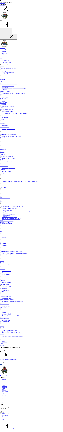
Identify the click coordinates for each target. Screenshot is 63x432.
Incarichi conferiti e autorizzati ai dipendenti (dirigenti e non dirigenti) (8, 134)
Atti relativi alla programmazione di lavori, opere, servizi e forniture (9, 208)
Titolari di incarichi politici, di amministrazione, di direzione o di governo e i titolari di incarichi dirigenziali (14, 88)
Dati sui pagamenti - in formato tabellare (6, 282)
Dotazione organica (2, 123)
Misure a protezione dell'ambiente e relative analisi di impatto (9, 313)
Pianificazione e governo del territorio (4, 304)
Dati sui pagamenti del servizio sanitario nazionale (6, 283)
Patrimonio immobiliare (3, 243)
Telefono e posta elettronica (3, 102)
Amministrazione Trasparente (5, 60)
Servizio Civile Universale (5, 52)
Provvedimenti (2, 197)
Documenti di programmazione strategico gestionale (8, 72)
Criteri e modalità (2, 224)
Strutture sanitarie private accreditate (4, 318)
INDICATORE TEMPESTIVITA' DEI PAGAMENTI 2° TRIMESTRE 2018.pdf (8, 359)
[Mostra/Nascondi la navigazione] (6, 31)
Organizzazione (2, 82)
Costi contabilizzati (2, 269)
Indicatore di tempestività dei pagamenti (6, 62)
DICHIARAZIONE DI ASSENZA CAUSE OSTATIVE (7, 106)
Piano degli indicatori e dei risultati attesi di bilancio (6, 238)
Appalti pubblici (3, 388)
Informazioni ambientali (3, 307)
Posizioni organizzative (4, 89)
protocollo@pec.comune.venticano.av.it (6, 413)
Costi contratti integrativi (4, 143)
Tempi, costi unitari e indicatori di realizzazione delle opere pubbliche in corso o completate (12, 301)
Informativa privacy (4, 418)
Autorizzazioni (3, 394)
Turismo (3, 389)
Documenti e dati (4, 382)
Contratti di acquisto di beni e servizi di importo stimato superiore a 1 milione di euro (11, 218)
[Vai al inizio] (0, 363)
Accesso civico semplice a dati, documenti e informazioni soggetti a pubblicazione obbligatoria (12, 336)
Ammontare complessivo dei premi (4, 166)
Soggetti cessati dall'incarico (5, 87)
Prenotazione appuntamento (5, 415)
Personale (1, 107)
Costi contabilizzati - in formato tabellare (6, 271)
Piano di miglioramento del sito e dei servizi (7, 420)
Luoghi (2, 402)
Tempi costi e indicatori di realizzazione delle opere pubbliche (7, 299)
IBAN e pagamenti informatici (3, 288)
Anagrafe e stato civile (4, 385)
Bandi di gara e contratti (3, 201)
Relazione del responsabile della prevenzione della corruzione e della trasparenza (11, 331)
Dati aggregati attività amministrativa (4, 186)
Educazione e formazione (5, 391)
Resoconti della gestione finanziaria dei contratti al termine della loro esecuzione (11, 219)
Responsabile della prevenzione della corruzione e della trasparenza (9, 330)
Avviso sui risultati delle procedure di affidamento (9, 214)
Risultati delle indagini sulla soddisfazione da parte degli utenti (9, 277)
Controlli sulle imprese (2, 199)
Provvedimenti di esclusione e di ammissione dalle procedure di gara (9, 217)
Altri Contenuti (2, 345)
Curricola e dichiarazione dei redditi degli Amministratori (8, 90)
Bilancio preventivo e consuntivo (4, 232)
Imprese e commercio (4, 387)
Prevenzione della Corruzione (3, 327)
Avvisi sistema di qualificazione (6, 215)
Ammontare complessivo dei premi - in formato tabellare (8, 168)
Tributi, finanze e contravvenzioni (5, 392)
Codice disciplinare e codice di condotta (6, 73)
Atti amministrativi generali (5, 71)
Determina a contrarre (5, 213)
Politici (2, 381)
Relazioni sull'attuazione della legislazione (6, 314)
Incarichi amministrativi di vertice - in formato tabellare (8, 111)
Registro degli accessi (4, 337)
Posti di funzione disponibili (5, 117)
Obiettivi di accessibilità (4, 342)
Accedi (1, 58)
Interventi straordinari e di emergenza (4, 321)
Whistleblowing (2, 344)
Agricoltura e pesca (4, 395)
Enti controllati (2, 173)
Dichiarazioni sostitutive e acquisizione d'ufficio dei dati (6, 192)
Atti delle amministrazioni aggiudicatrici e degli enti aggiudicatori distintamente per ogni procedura (11, 206)
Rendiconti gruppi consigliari (5, 96)
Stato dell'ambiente (4, 311)
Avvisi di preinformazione (6, 212)
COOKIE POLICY (2, 3)
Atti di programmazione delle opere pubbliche (5, 296)
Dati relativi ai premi (2, 169)
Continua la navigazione (3, 4)
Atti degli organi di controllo (5, 97)
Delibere (1, 81)
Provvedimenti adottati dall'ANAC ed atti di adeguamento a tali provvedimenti (11, 332)
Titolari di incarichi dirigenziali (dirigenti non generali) (6, 114)
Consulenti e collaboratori (3, 104)
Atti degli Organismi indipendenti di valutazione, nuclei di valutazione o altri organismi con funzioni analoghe (14, 253)
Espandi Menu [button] (2, 66)
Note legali (3, 419)
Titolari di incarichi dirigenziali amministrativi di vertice (6, 109)
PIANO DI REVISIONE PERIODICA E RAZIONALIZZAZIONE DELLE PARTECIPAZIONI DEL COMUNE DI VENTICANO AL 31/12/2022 (20, 181)
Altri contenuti (2, 326)
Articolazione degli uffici (3, 98)
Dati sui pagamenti (2, 280)
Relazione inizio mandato (3, 103)
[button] (4, 49)
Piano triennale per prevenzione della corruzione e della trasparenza (8, 68)
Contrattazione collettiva (3, 137)
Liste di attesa (1, 272)
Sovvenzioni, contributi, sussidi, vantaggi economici (6, 223)
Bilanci (1, 231)
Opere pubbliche (2, 291)
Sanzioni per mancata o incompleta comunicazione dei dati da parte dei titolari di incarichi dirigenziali (13, 93)
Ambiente (3, 393)
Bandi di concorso (2, 150)
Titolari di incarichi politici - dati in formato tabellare (8, 86)
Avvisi (2, 399)
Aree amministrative (4, 379)
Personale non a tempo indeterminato (4, 127)
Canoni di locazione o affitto (3, 246)
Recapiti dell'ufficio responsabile (5, 194)
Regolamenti (3, 341)
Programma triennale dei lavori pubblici (7, 210)
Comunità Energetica (4, 53)
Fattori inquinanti (4, 312)
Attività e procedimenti (3, 187)
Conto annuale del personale (5, 125)
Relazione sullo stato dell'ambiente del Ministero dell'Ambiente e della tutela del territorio (12, 315)
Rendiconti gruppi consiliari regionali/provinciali (5, 94)
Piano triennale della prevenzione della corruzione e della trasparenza (10, 329)
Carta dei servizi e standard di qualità (4, 262)
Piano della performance (3, 159)
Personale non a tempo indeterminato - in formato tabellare (8, 129)
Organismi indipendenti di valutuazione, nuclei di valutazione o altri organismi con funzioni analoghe (11, 251)
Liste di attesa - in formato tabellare (6, 274)
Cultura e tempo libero (4, 386)
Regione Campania (2, 5)
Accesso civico (2, 334)
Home (2, 59)
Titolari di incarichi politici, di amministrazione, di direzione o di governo (8, 84)
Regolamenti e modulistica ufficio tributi (5, 80)
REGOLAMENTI (2, 79)
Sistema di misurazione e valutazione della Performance (6, 156)
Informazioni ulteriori (5, 216)
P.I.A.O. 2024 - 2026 (2, 154)
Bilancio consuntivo (4, 237)
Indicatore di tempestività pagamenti (6, 61)
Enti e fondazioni (4, 380)
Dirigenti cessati (2, 119)
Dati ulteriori (1, 343)
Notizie (2, 398)
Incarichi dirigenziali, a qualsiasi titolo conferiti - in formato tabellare (9, 116)
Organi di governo (4, 378)
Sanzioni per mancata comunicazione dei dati (5, 91)
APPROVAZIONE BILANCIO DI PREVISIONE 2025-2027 (10, 236)
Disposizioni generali (2, 78)
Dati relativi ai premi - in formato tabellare (6, 171)
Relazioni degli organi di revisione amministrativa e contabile (9, 256)
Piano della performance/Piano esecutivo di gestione (8, 161)
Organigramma (3, 101)
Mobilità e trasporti (4, 390)
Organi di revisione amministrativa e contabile (5, 254)
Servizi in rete (1, 275)
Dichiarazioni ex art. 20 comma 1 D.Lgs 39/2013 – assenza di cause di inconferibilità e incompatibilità (15, 113)
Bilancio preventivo (4, 234)
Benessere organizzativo (3, 172)
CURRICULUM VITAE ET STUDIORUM (5, 108)
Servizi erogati (2, 261)
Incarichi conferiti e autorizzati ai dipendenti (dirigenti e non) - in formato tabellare (11, 136)
